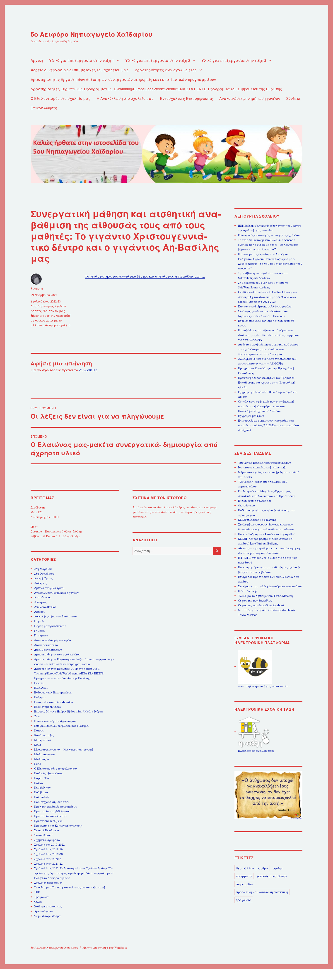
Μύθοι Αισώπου (44, 754)
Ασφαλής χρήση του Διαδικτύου (55, 616)
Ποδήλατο (41, 792)
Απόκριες (40, 602)
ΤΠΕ (37, 892)
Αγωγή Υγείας (43, 578)
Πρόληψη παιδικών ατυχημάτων (55, 806)
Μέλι (37, 745)
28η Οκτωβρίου (44, 573)
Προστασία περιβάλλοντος (52, 811)
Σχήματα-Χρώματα (47, 840)
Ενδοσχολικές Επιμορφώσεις (186, 98)
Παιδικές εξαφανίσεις (48, 773)
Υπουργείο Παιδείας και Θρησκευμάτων (264, 463)
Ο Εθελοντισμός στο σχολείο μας (60, 98)
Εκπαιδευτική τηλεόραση (255, 501)
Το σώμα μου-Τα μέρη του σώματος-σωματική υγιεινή (69, 887)
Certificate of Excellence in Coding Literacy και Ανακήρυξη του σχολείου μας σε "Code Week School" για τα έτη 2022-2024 (267, 297)
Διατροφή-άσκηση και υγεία (52, 640)
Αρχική (37, 60)
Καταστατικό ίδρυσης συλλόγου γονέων (264, 306)
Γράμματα (41, 635)
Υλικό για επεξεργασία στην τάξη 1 (81, 60)
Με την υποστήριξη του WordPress (104, 947)
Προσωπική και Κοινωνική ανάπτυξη (58, 825)
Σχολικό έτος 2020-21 (48, 859)
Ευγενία (37, 288)
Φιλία (38, 901)
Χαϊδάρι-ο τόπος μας (48, 906)
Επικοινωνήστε (44, 107)
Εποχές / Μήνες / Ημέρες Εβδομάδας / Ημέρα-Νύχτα (68, 711)
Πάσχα (38, 783)
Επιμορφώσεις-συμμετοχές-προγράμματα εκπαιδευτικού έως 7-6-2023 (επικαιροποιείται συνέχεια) (268, 425)
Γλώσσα (39, 630)
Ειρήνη (38, 683)
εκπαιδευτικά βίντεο (271, 876)
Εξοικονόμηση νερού (47, 707)
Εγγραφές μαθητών (251, 416)
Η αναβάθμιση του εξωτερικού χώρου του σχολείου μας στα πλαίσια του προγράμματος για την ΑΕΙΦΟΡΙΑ (268, 335)
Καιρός (39, 730)
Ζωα (37, 716)
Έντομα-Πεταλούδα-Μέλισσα (53, 702)
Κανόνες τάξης (44, 735)
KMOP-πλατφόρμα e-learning (257, 520)
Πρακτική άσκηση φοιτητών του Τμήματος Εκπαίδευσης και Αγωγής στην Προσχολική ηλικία (266, 382)
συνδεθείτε (88, 369)
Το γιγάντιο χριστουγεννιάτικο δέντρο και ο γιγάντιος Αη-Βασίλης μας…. (145, 276)
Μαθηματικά (42, 740)
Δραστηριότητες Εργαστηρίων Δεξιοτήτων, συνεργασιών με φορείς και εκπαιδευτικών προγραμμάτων (123, 79)
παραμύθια (244, 884)
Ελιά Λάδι (41, 688)
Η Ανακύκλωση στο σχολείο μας (125, 98)
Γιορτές (39, 621)
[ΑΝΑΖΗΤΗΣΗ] (217, 551)
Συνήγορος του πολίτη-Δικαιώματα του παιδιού (270, 586)
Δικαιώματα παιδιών (48, 650)
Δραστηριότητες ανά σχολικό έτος (166, 69)
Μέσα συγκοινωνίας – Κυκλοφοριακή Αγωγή (63, 749)
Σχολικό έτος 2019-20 (48, 854)
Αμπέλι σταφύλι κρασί (49, 588)
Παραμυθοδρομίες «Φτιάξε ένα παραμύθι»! (266, 534)
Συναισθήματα (43, 835)
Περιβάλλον (42, 787)
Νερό (37, 764)
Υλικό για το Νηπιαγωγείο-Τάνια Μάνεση (265, 596)
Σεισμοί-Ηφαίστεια (46, 830)
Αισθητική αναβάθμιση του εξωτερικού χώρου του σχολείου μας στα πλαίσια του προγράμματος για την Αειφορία (268, 349)
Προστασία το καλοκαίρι (50, 816)
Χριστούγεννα (43, 911)
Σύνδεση (293, 98)
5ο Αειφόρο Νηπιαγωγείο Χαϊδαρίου (91, 34)
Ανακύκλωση (42, 597)
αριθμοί (279, 868)
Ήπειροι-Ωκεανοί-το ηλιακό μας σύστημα (61, 726)
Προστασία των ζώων (48, 821)
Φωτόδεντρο (246, 505)
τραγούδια (243, 900)
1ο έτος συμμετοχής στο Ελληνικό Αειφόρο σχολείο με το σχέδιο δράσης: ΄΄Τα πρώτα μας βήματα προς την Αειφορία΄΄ (268, 244)
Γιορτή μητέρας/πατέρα (50, 626)
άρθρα (263, 868)
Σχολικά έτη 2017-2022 (49, 844)
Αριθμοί (39, 611)
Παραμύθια (41, 778)
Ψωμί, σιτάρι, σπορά (47, 916)
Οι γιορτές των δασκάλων (255, 600)
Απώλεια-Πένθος (45, 607)
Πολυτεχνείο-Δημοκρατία (51, 802)
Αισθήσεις (40, 583)
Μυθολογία (41, 759)
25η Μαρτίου (43, 569)
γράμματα (244, 876)
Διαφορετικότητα (46, 645)
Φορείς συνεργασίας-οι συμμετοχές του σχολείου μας (79, 69)
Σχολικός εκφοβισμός (48, 882)
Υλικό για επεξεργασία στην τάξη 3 (233, 60)
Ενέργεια (40, 697)
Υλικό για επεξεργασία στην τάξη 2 (157, 60)
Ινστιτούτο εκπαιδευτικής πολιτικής (262, 467)
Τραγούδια (41, 897)
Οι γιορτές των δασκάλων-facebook (261, 605)
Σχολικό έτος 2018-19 (48, 849)
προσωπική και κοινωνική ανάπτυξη (262, 892)
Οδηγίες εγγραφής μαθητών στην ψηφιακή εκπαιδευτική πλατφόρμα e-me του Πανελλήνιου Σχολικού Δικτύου (266, 406)
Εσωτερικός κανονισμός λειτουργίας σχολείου (268, 235)
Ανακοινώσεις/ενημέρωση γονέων (249, 98)
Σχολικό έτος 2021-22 (48, 863)
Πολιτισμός (41, 797)
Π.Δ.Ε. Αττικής (247, 591)
